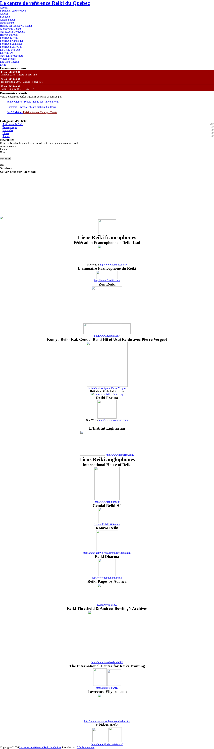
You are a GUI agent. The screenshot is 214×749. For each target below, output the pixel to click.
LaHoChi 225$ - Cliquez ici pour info (19, 73)
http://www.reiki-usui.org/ (113, 264)
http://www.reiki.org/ (107, 687)
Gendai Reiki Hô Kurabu (107, 524)
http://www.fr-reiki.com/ (107, 280)
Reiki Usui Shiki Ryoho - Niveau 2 (17, 87)
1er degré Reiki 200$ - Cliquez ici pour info (22, 80)
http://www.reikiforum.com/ (113, 420)
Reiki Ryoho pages (107, 604)
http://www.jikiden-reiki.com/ (107, 744)
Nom (2, 152)
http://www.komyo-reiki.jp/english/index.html (107, 552)
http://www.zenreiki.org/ (107, 335)
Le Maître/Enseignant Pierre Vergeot (107, 388)
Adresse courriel (9, 146)
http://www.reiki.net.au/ (107, 501)
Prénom (4, 149)
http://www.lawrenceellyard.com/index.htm (107, 721)
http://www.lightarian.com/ (120, 454)
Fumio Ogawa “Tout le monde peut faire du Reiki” (33, 101)
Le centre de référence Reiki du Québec (45, 3)
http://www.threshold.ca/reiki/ (107, 662)
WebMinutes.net (85, 747)
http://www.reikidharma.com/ (107, 577)
